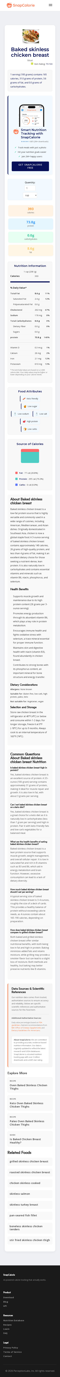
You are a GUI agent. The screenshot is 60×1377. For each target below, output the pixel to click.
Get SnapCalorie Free (30, 166)
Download (8, 1297)
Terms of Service (12, 1352)
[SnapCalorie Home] (21, 5)
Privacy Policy (10, 1347)
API (5, 1306)
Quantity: (30, 182)
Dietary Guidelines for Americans (26, 1030)
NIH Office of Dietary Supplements (26, 1028)
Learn (6, 1329)
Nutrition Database (13, 1320)
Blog (5, 1301)
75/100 (49, 64)
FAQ (5, 1333)
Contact (7, 1356)
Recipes (7, 1324)
